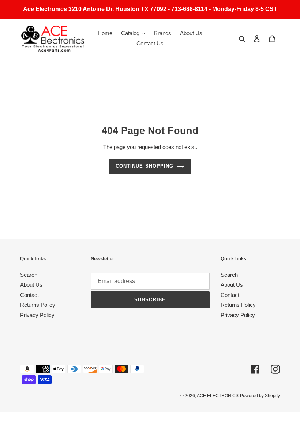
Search (28, 275)
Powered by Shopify (260, 395)
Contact (29, 295)
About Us (31, 285)
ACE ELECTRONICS (218, 395)
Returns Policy (37, 305)
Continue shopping (144, 166)
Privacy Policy (37, 315)
